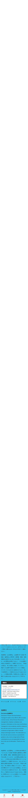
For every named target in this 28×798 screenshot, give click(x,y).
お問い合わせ (22, 796)
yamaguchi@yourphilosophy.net (10, 689)
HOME (13, 796)
